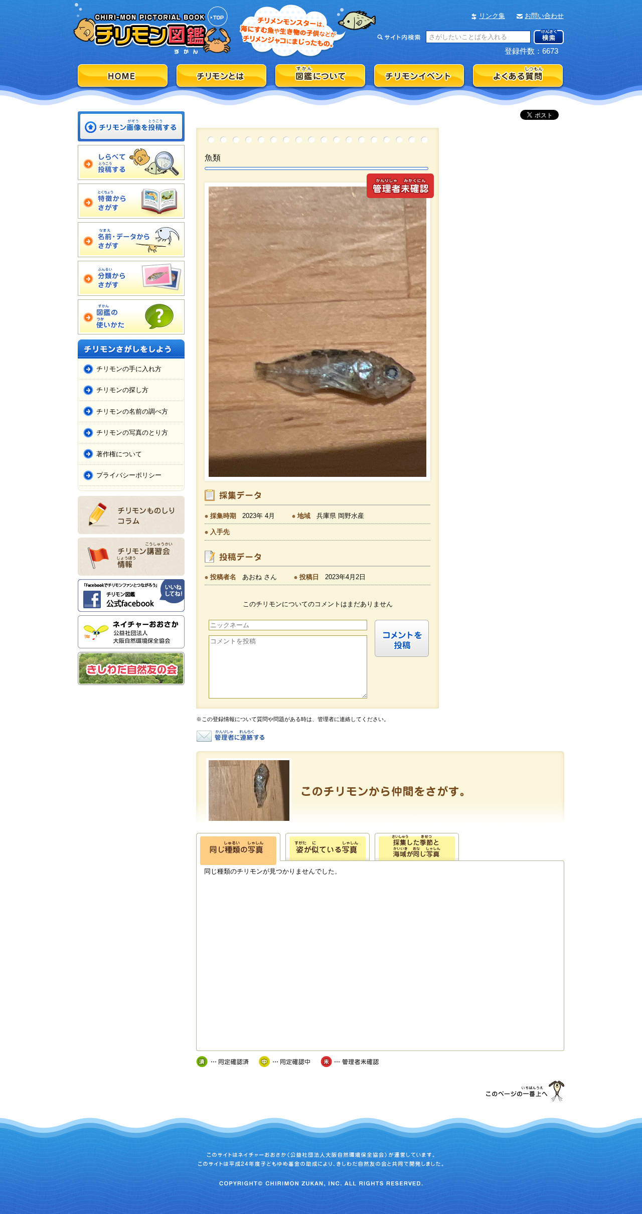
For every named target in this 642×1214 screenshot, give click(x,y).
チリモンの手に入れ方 (129, 369)
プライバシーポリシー (129, 475)
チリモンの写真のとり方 (132, 432)
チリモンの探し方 (122, 390)
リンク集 (492, 16)
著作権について (119, 454)
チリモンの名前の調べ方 (132, 411)
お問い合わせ (544, 16)
